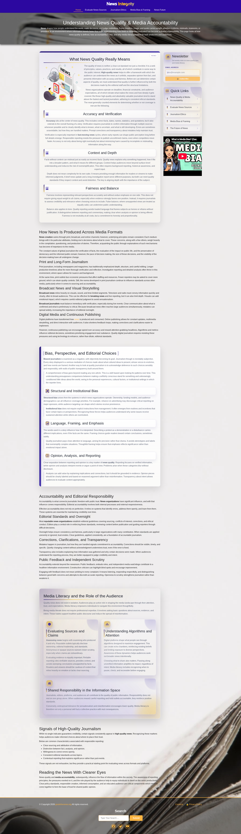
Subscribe (184, 78)
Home (78, 10)
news (76, 319)
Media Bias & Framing (140, 10)
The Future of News (179, 128)
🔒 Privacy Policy (194, 804)
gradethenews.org (63, 804)
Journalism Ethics (118, 10)
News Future (160, 10)
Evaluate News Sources (95, 10)
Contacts (179, 804)
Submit (136, 818)
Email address (171, 67)
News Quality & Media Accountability (180, 98)
